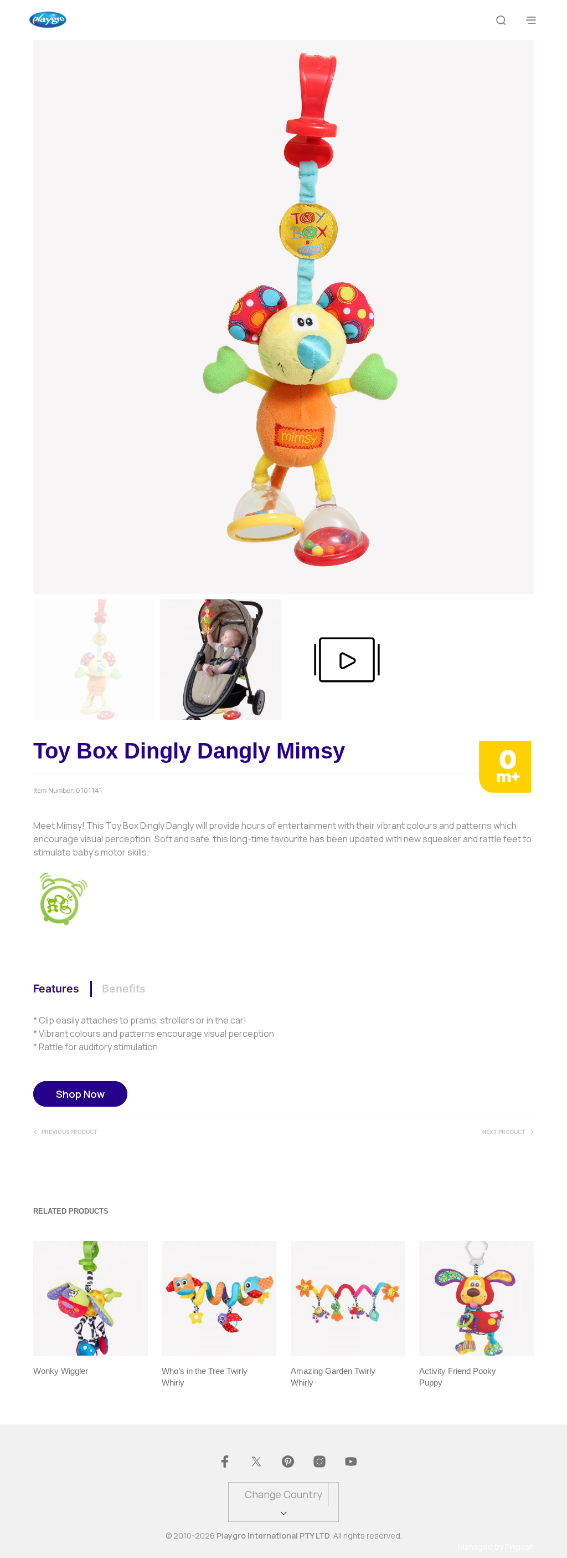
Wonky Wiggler (60, 1371)
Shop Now (80, 1094)
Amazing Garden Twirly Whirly (333, 1376)
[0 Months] (504, 766)
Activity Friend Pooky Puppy (457, 1376)
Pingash (519, 1546)
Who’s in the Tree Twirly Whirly (205, 1376)
